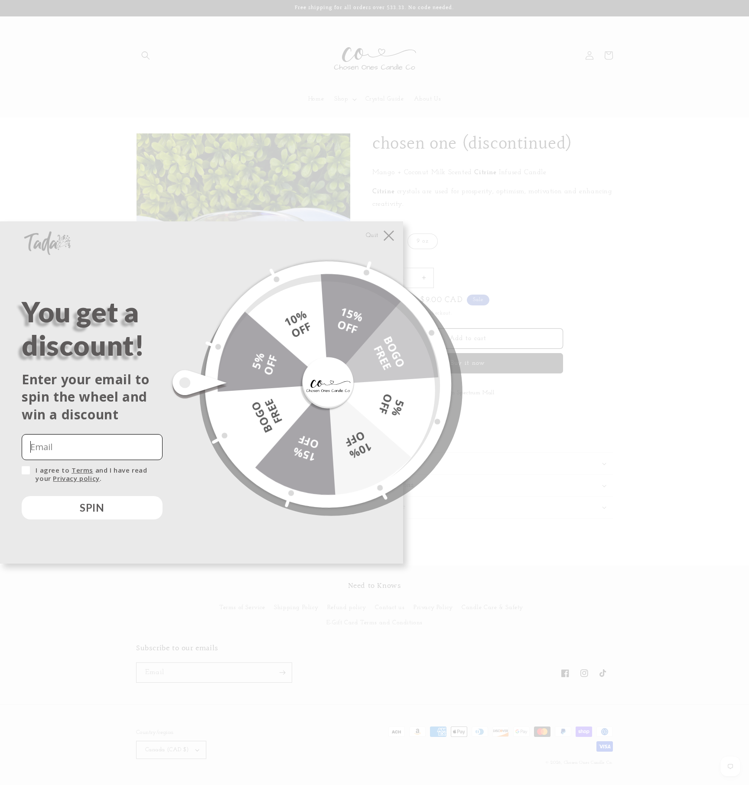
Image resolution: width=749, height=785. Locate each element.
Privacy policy (76, 478)
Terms (82, 470)
